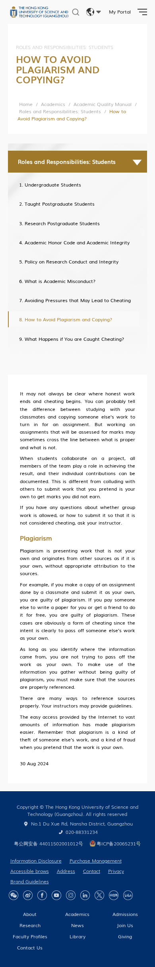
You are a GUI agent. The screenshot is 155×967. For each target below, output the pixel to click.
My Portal (120, 11)
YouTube (56, 895)
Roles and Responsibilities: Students (60, 111)
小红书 (113, 895)
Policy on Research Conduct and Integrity (71, 261)
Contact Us (30, 947)
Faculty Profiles (30, 936)
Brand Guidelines (29, 881)
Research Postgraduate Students (62, 223)
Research (30, 925)
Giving (125, 936)
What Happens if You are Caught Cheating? (74, 338)
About (30, 914)
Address (66, 871)
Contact (91, 871)
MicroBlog (28, 895)
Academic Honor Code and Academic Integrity (77, 242)
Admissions (125, 914)
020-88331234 (82, 831)
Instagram (71, 895)
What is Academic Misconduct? (60, 281)
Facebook (42, 895)
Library (77, 936)
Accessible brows (29, 871)
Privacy (116, 871)
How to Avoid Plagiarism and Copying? (68, 319)
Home (26, 104)
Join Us (125, 925)
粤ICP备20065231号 (119, 843)
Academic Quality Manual (103, 104)
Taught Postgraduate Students (60, 203)
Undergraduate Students (53, 184)
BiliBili (128, 895)
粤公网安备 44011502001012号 (48, 843)
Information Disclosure (36, 860)
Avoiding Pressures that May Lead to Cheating (78, 300)
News (77, 925)
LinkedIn (85, 895)
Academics (53, 104)
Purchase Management (96, 860)
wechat (13, 895)
